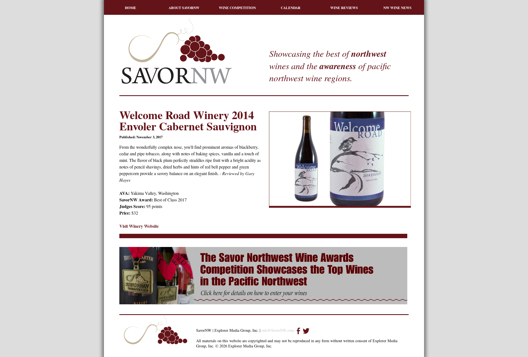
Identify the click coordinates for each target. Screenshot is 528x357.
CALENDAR (290, 7)
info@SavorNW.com (278, 330)
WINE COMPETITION (237, 7)
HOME (130, 7)
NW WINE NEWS (397, 7)
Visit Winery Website (139, 226)
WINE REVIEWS (344, 7)
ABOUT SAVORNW (184, 7)
